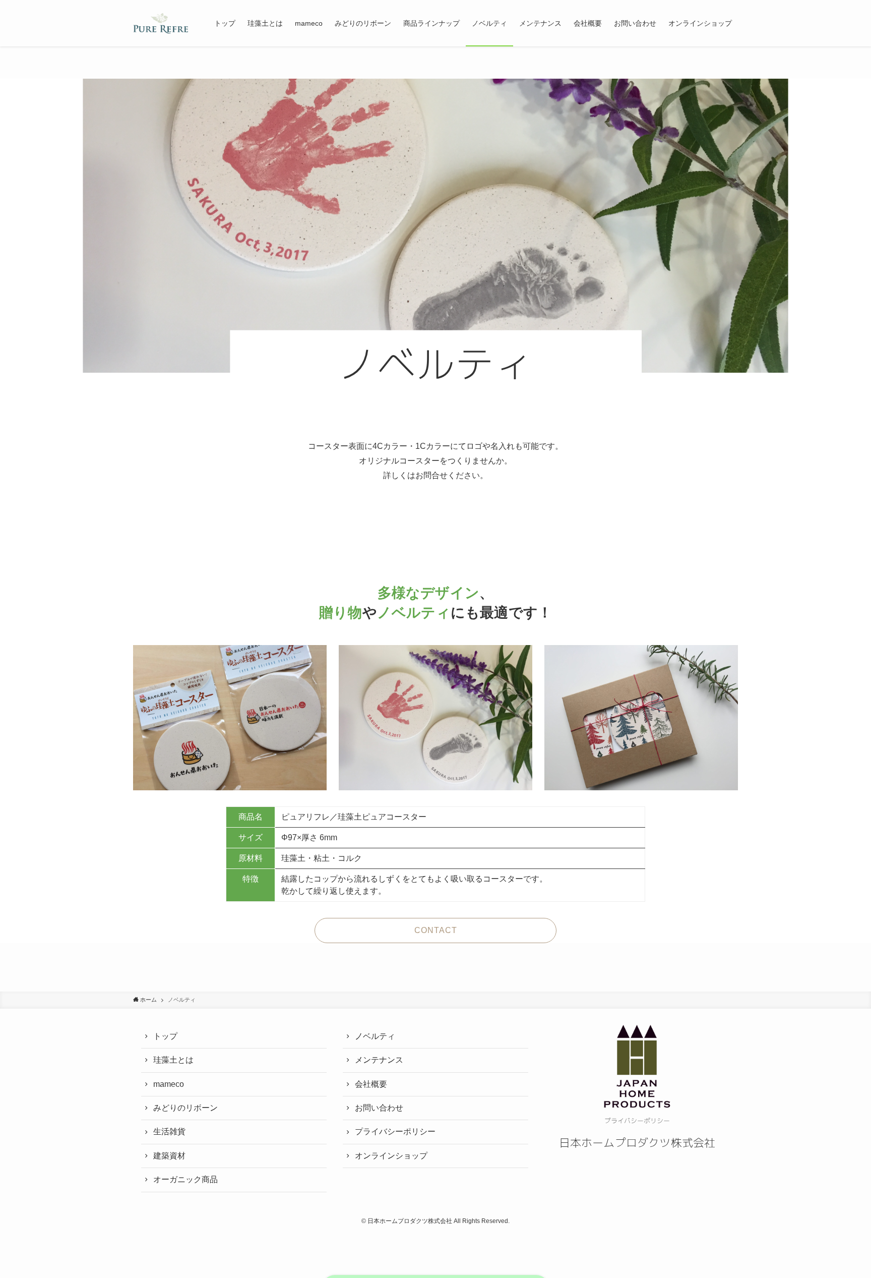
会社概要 (371, 1084)
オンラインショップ (391, 1155)
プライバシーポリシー (395, 1131)
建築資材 (169, 1155)
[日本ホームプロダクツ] (160, 23)
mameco (168, 1084)
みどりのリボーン (185, 1107)
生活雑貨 (169, 1131)
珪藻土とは (173, 1060)
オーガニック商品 (185, 1179)
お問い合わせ (379, 1107)
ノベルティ (375, 1036)
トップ (165, 1036)
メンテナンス (379, 1060)
